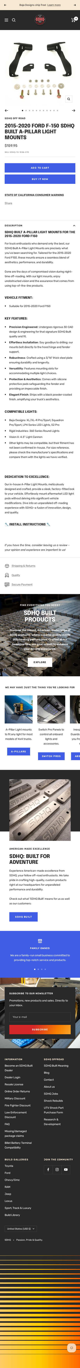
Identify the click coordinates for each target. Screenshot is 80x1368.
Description (14, 225)
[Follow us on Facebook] (48, 1169)
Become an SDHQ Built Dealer (19, 1068)
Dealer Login (12, 1077)
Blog (46, 1072)
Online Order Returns (17, 1091)
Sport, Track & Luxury (18, 1208)
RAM (7, 1187)
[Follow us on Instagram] (57, 1169)
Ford (7, 1173)
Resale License (14, 1084)
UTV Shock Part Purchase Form (53, 1110)
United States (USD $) (19, 1228)
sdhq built (23, 917)
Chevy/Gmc (12, 1180)
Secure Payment (22, 584)
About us (49, 1086)
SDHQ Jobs (51, 1093)
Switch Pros (51, 756)
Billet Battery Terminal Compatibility (18, 1145)
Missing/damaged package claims (16, 1134)
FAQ (7, 1124)
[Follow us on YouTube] (65, 1169)
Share (8, 203)
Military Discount (15, 1098)
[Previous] (6, 110)
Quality (16, 575)
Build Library (12, 1215)
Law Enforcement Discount (16, 1115)
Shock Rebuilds (53, 1100)
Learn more (54, 5)
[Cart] (73, 20)
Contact (49, 1079)
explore (40, 662)
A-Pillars (18, 751)
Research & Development (52, 1122)
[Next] (73, 110)
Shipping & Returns (23, 566)
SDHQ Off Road (15, 118)
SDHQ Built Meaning (56, 1065)
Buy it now (40, 179)
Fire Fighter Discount (17, 1105)
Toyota (9, 1166)
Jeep (8, 1194)
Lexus (8, 1201)
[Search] (14, 20)
